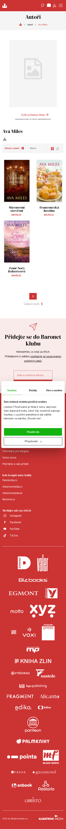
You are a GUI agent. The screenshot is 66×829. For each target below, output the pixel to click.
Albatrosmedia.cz (12, 486)
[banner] (5, 5)
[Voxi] (29, 632)
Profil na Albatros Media (33, 114)
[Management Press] (33, 650)
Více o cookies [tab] (54, 390)
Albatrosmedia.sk (12, 493)
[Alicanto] (49, 696)
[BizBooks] (33, 580)
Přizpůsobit (31, 441)
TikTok (14, 535)
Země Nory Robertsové (16, 269)
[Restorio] (46, 785)
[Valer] (42, 563)
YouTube (15, 529)
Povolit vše (33, 431)
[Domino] (24, 563)
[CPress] (18, 772)
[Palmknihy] (33, 741)
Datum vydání (12, 148)
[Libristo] (33, 800)
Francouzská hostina (49, 209)
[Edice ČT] (44, 708)
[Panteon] (33, 725)
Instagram (15, 515)
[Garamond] (44, 772)
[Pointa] (22, 757)
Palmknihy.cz (9, 480)
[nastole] (45, 673)
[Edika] (23, 708)
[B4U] (33, 686)
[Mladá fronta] (51, 757)
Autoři (30, 24)
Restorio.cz (8, 499)
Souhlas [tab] (11, 390)
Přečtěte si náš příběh (15, 464)
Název (33, 148)
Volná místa (9, 457)
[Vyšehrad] (20, 673)
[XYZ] (43, 611)
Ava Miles (16, 215)
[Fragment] (20, 696)
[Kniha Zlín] (33, 661)
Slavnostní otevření (17, 209)
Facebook (15, 522)
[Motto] (17, 611)
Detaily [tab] (33, 390)
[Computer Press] (48, 632)
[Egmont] (23, 593)
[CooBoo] (13, 632)
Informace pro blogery (15, 451)
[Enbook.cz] (22, 785)
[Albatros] (51, 593)
